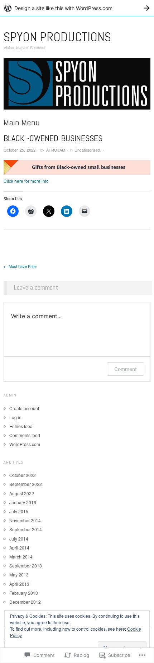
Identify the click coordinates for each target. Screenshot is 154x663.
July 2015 (18, 511)
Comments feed (24, 435)
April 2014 (19, 547)
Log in (15, 417)
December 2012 (25, 602)
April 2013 (19, 584)
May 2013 (19, 574)
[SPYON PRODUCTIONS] (77, 86)
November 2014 (25, 520)
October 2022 (22, 475)
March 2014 (21, 556)
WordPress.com (24, 444)
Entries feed (21, 426)
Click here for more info (26, 181)
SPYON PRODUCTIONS (57, 37)
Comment (125, 369)
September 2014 (25, 529)
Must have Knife (20, 266)
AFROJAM (55, 150)
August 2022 (21, 493)
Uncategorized (87, 150)
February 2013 (23, 593)
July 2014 (18, 539)
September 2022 (25, 484)
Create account (24, 408)
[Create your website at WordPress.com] (77, 8)
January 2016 (22, 502)
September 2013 (25, 565)
